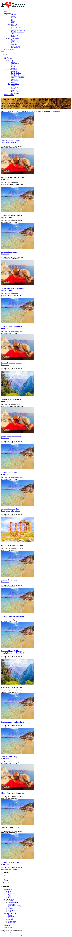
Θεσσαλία (14, 90)
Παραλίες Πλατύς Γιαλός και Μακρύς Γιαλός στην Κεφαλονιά (12, 652)
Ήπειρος (13, 88)
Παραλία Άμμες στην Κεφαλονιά (12, 722)
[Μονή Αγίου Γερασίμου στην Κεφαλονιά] (17, 432)
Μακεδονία (14, 87)
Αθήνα (13, 62)
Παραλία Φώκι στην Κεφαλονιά (12, 616)
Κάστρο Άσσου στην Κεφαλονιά (12, 793)
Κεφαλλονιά (41, 111)
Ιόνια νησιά (14, 80)
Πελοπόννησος (15, 93)
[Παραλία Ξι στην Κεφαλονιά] (17, 824)
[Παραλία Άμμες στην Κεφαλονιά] (17, 718)
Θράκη (13, 85)
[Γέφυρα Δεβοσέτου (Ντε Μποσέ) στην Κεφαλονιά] (17, 285)
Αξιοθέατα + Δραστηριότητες (53, 111)
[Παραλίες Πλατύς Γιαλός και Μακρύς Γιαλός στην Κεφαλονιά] (17, 647)
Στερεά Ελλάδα (15, 91)
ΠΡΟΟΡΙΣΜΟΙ (8, 58)
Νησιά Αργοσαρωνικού (17, 77)
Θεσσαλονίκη (15, 63)
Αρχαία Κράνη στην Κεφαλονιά (12, 545)
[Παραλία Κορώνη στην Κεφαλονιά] (17, 576)
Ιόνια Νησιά (11, 910)
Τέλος (6, 880)
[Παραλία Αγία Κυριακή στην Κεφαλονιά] (17, 323)
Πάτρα (13, 65)
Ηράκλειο (14, 68)
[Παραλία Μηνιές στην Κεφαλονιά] (17, 248)
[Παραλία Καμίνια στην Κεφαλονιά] (17, 753)
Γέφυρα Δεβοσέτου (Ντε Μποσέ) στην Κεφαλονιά (12, 289)
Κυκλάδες (14, 71)
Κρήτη (13, 82)
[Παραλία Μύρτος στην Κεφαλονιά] (17, 469)
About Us (7, 925)
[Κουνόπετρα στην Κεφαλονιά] (17, 684)
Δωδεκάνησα (15, 74)
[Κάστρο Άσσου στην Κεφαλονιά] (17, 789)
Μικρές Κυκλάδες (16, 73)
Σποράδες (14, 79)
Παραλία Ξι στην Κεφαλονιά (11, 828)
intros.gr (9, 932)
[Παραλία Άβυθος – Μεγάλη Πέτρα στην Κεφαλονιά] (17, 137)
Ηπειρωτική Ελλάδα (13, 84)
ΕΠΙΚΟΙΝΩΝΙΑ (9, 95)
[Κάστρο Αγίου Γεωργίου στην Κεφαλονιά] (17, 359)
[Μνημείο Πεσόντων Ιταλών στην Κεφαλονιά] (17, 174)
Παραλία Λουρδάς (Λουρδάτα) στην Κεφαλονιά (12, 216)
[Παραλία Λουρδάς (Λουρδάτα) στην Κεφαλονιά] (17, 212)
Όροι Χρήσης (8, 927)
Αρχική (9, 111)
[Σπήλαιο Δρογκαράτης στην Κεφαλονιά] (17, 396)
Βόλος (13, 66)
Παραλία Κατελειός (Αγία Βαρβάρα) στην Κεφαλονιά (10, 510)
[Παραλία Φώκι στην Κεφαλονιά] (17, 613)
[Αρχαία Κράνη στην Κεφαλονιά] (17, 542)
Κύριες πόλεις (12, 60)
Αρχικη (6, 57)
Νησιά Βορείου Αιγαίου (18, 76)
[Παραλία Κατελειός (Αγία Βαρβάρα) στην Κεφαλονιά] (17, 505)
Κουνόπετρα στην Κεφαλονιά (11, 687)
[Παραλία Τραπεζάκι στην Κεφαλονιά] (17, 859)
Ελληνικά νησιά (12, 69)
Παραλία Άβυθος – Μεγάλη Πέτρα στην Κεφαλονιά (10, 142)
